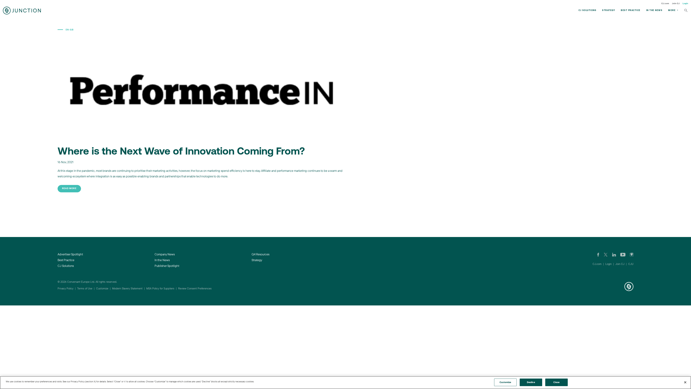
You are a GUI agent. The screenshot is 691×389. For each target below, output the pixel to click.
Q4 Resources (260, 254)
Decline (531, 382)
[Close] (685, 382)
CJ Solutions (587, 10)
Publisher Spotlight (167, 266)
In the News (654, 10)
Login (685, 3)
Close (556, 382)
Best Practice (630, 10)
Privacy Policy (65, 288)
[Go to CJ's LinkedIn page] (614, 254)
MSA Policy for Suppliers (160, 288)
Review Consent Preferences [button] (195, 288)
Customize (102, 288)
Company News (165, 254)
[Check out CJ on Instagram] (631, 254)
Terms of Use (84, 288)
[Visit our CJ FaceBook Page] (598, 254)
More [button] (672, 10)
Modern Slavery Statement (127, 288)
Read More (69, 188)
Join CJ (676, 3)
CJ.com (665, 3)
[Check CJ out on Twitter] (605, 254)
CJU (630, 264)
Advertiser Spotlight (70, 254)
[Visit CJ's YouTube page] (622, 254)
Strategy (608, 10)
